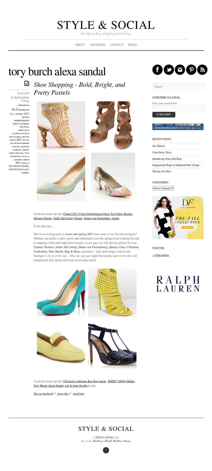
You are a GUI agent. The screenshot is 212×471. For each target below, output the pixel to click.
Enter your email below (164, 103)
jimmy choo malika (19, 151)
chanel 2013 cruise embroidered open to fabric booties (21, 120)
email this (78, 393)
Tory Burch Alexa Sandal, (49, 386)
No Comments (20, 109)
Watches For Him (161, 171)
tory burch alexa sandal (19, 170)
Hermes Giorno (43, 218)
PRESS (132, 45)
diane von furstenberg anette (19, 143)
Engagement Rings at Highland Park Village (175, 165)
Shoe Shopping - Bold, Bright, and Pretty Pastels (79, 88)
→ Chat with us (160, 255)
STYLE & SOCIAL (106, 24)
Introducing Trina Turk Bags (167, 159)
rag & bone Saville (76, 386)
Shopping (24, 105)
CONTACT (117, 45)
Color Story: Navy (161, 152)
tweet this (62, 393)
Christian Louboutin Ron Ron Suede (84, 381)
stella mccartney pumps (19, 164)
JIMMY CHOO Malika (121, 381)
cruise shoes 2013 (19, 138)
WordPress (98, 440)
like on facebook (43, 393)
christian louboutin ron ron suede (19, 133)
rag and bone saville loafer (19, 156)
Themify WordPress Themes (118, 440)
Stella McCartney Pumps (67, 218)
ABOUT (80, 45)
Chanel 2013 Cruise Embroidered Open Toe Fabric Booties (97, 214)
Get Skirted (158, 146)
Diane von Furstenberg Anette (101, 218)
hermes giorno (21, 148)
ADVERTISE (98, 45)
